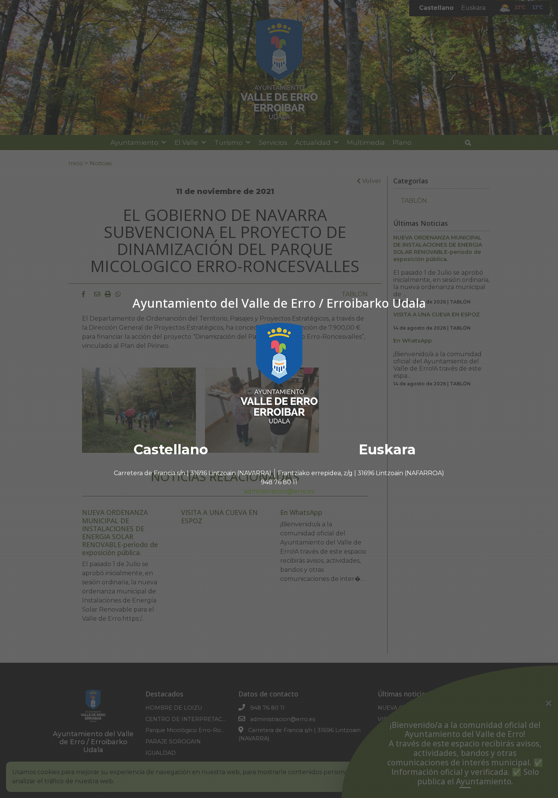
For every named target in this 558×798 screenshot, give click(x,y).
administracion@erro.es (279, 491)
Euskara (387, 449)
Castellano (171, 449)
